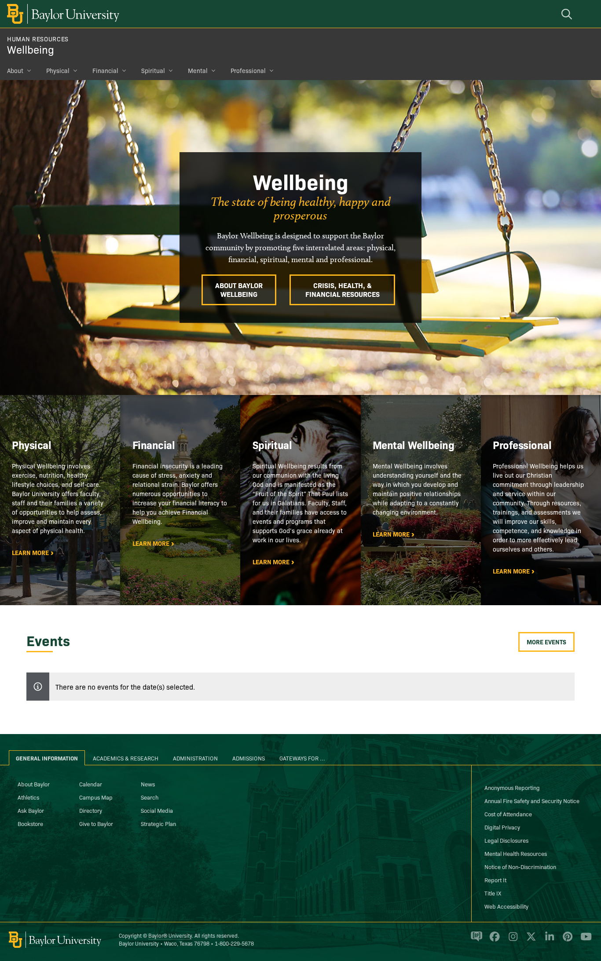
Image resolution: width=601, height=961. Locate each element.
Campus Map (96, 797)
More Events (546, 641)
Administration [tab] (195, 758)
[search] (568, 14)
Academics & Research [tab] (125, 758)
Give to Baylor (96, 823)
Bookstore (30, 823)
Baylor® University (170, 935)
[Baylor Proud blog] (475, 940)
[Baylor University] (61, 14)
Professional (248, 70)
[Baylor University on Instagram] (511, 940)
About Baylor (34, 784)
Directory (90, 810)
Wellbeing (30, 49)
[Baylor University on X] (529, 940)
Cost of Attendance (508, 814)
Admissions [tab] (248, 758)
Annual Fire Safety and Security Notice (531, 800)
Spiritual (153, 70)
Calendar (90, 784)
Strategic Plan (158, 823)
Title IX (492, 893)
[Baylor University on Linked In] (548, 940)
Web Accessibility (506, 906)
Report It (495, 880)
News (148, 784)
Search (149, 797)
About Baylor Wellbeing (239, 289)
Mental (198, 70)
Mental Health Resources (515, 853)
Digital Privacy (502, 827)
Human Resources (38, 38)
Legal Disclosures (506, 840)
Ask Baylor (31, 810)
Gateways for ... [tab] (302, 758)
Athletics (28, 797)
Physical (58, 70)
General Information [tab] (47, 758)
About (15, 70)
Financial (105, 70)
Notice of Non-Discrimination (520, 866)
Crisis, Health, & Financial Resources (342, 289)
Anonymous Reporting (512, 787)
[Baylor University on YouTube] (583, 940)
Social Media (157, 810)
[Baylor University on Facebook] (493, 940)
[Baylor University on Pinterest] (566, 940)
